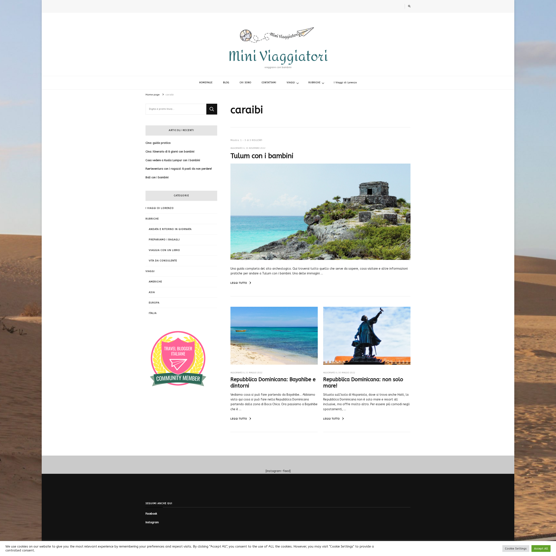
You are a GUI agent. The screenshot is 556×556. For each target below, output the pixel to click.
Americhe (155, 281)
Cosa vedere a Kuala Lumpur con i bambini (173, 160)
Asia (152, 292)
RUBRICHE (314, 82)
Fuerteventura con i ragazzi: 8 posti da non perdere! (179, 168)
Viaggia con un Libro (164, 250)
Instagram (152, 522)
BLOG (226, 82)
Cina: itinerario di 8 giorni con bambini (170, 151)
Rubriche (152, 218)
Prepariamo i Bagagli (164, 239)
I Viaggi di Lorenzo (345, 82)
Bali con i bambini (157, 177)
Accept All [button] (541, 548)
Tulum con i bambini (261, 156)
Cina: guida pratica (158, 142)
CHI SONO (245, 82)
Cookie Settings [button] (516, 548)
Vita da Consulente (163, 260)
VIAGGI (291, 82)
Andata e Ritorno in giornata (170, 229)
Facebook (151, 513)
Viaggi (150, 271)
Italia (153, 313)
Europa (154, 302)
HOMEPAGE (206, 82)
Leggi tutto (239, 283)
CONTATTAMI (269, 82)
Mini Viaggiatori (278, 56)
